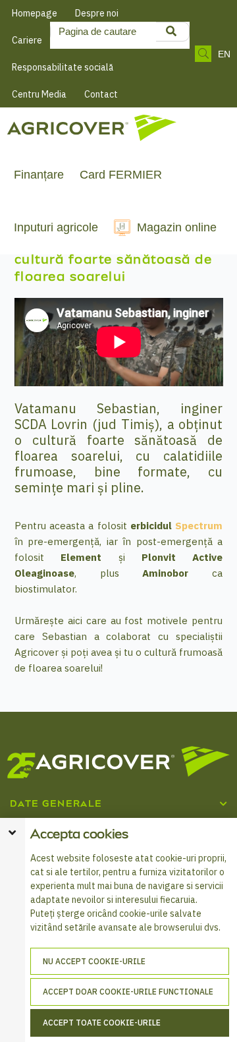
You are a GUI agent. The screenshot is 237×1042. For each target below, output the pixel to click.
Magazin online (177, 227)
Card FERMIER (121, 174)
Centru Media (39, 94)
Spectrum (199, 525)
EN (224, 54)
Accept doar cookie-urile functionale (128, 992)
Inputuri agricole (56, 227)
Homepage (34, 13)
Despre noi (96, 13)
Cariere (27, 40)
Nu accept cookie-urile (94, 961)
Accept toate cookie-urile (102, 1023)
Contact (101, 94)
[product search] (171, 32)
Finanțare (39, 174)
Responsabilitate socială (62, 67)
